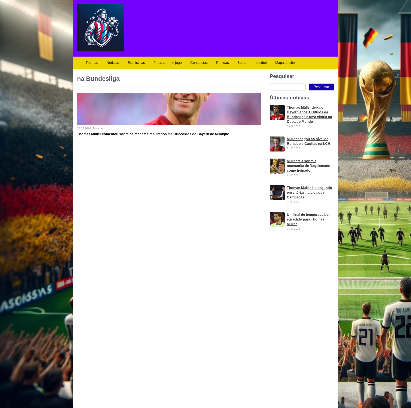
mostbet (261, 62)
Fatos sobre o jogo (167, 62)
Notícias (113, 62)
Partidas (222, 62)
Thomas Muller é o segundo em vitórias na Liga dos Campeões (309, 192)
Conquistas (199, 62)
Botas (241, 62)
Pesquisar (282, 76)
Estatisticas (136, 62)
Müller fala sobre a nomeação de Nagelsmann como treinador (308, 165)
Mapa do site (285, 62)
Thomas (92, 62)
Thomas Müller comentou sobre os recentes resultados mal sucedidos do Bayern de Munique (153, 134)
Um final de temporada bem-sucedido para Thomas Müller (309, 219)
